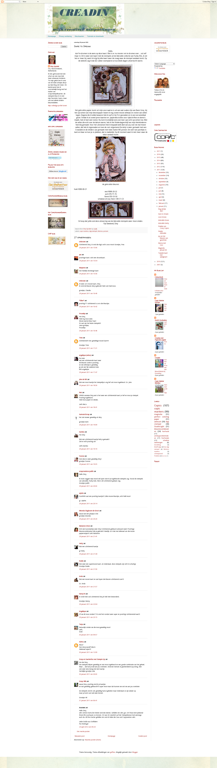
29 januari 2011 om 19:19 (88, 449)
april (160, 197)
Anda (81, 576)
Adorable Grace (163, 220)
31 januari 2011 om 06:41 (88, 700)
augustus (162, 185)
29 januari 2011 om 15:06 (88, 248)
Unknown (82, 242)
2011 (159, 170)
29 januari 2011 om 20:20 (88, 519)
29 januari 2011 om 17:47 (88, 372)
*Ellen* (81, 300)
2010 (159, 261)
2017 (159, 151)
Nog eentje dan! (162, 210)
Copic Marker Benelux (159, 382)
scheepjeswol (158, 453)
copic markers (84, 231)
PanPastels (165, 438)
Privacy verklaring (65, 36)
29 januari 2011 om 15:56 (88, 274)
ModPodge (157, 447)
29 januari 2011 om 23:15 (88, 617)
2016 (159, 154)
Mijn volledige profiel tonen (57, 105)
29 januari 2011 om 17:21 (88, 348)
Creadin (157, 358)
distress (100, 231)
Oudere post (142, 736)
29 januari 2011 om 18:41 (88, 407)
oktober (162, 178)
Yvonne (81, 456)
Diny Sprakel (54, 66)
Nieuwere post (80, 736)
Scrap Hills (82, 681)
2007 (159, 265)
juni (160, 191)
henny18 (82, 594)
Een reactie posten (83, 731)
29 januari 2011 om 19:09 (88, 425)
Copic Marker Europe (159, 301)
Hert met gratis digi (165, 388)
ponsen (105, 231)
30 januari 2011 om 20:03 (88, 674)
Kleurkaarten (79, 36)
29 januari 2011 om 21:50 (88, 569)
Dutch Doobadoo (161, 320)
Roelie (81, 561)
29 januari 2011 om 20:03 (88, 486)
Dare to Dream (163, 214)
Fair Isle (164, 456)
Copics (158, 405)
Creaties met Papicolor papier (160, 339)
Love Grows (162, 217)
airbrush (157, 421)
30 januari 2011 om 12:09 (88, 652)
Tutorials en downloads (95, 36)
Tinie (81, 338)
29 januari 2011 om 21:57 (88, 587)
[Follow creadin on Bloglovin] (54, 159)
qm (80, 255)
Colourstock (159, 277)
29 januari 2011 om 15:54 (88, 261)
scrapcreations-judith (86, 471)
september (162, 182)
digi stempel (93, 231)
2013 (159, 163)
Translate (162, 68)
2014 (159, 160)
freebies (157, 456)
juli (160, 188)
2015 (159, 157)
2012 (159, 167)
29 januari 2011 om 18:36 (88, 385)
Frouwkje (82, 313)
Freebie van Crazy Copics (163, 227)
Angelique (82, 611)
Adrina (81, 642)
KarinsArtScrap (84, 414)
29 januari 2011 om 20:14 (88, 503)
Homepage (52, 36)
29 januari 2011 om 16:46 (88, 331)
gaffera (112, 752)
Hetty (81, 543)
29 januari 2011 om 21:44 (88, 554)
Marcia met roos (162, 244)
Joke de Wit (83, 379)
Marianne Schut (84, 526)
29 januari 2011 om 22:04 (88, 604)
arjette (81, 493)
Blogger (135, 752)
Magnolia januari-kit (162, 249)
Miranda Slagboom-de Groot (89, 511)
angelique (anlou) (85, 355)
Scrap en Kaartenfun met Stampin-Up (92, 659)
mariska (81, 432)
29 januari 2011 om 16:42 (88, 306)
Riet (80, 392)
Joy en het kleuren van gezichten (163, 238)
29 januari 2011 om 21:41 (88, 536)
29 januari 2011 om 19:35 (88, 464)
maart (161, 200)
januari (161, 206)
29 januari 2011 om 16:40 (88, 293)
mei (160, 194)
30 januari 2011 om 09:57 (88, 635)
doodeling (157, 445)
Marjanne (82, 268)
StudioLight (159, 426)
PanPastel (165, 431)
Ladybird (165, 324)
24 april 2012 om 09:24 (87, 727)
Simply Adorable (162, 232)
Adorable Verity (163, 223)
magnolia (158, 414)
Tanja (81, 624)
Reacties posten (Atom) (93, 740)
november (162, 175)
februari (162, 203)
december (162, 172)
